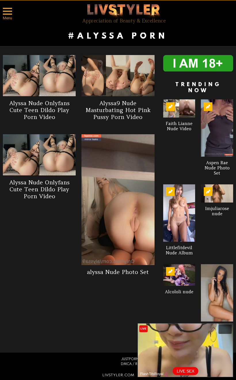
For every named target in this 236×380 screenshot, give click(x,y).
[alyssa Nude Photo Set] (117, 199)
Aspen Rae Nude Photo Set (217, 168)
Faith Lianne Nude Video (179, 126)
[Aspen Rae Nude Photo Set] (217, 128)
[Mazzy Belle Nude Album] (217, 293)
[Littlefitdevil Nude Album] (179, 213)
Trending (170, 106)
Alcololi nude (179, 291)
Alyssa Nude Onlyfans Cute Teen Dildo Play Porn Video (39, 109)
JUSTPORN (130, 359)
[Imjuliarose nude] (217, 193)
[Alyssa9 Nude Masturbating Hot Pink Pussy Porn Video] (117, 75)
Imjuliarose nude (217, 211)
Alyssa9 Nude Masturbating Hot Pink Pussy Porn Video (118, 109)
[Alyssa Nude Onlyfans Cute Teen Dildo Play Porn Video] (39, 75)
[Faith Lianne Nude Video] (179, 108)
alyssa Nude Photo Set (118, 271)
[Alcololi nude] (179, 275)
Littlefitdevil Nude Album (179, 250)
